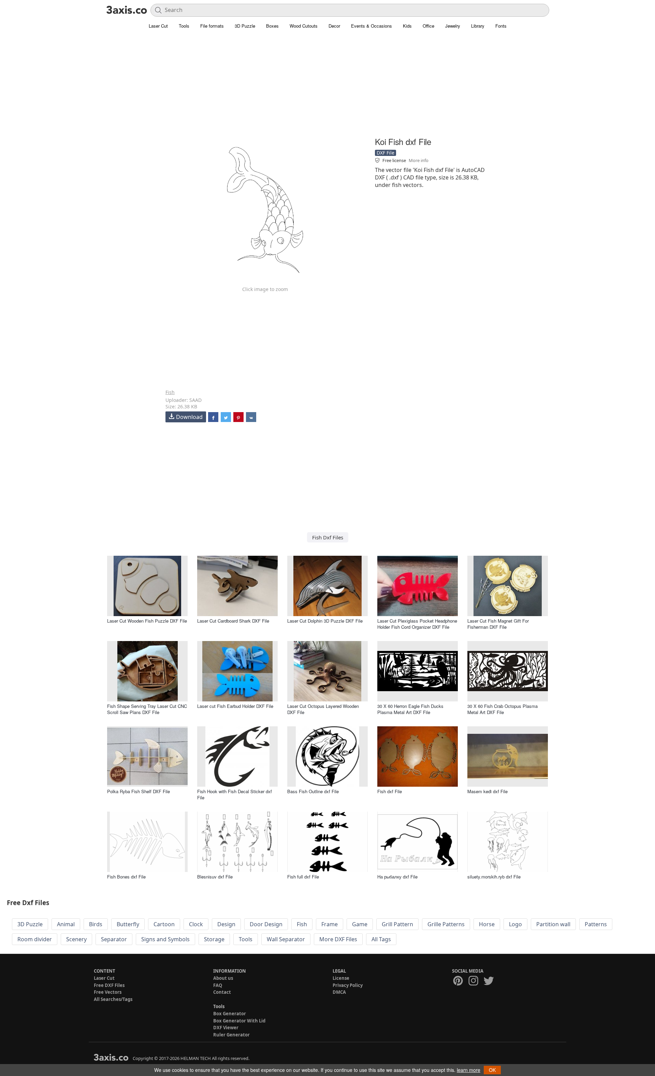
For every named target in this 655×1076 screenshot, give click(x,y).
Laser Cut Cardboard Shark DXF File (233, 620)
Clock (196, 924)
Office (428, 26)
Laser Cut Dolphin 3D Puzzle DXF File (325, 620)
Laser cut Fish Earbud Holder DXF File (235, 706)
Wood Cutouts (304, 26)
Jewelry (452, 26)
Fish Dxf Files (327, 537)
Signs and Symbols (165, 939)
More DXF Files (338, 939)
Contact (222, 992)
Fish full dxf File (303, 876)
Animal (66, 924)
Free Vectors (107, 992)
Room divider (34, 939)
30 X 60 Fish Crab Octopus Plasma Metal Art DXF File (502, 709)
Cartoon (164, 924)
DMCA (339, 992)
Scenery (76, 939)
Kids (407, 26)
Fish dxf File (389, 791)
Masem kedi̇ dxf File (487, 791)
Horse (487, 924)
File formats (212, 26)
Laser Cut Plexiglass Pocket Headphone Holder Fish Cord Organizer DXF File (417, 623)
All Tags (381, 939)
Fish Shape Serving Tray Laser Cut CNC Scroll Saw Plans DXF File (147, 709)
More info (418, 160)
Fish (170, 392)
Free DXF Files (109, 985)
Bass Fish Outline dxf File (313, 791)
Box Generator (229, 1013)
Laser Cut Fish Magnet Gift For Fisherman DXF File (498, 623)
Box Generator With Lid (239, 1021)
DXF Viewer (225, 1027)
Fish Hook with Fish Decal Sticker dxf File (234, 794)
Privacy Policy (348, 985)
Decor (334, 26)
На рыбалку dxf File (397, 876)
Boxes (272, 26)
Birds (95, 924)
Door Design (266, 924)
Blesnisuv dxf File (215, 876)
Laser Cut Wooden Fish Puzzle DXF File (147, 620)
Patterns (596, 924)
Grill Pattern (397, 924)
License (341, 978)
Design (226, 924)
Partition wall (553, 924)
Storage (214, 939)
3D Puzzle (245, 26)
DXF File (385, 152)
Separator (114, 939)
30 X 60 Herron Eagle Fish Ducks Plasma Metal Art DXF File (410, 709)
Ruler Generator (231, 1035)
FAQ (217, 985)
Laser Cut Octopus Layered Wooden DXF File (323, 709)
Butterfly (128, 924)
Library (477, 26)
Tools (184, 26)
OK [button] (492, 1069)
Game (359, 924)
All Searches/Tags (113, 999)
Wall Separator (286, 939)
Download (189, 417)
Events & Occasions (371, 26)
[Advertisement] (327, 87)
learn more (468, 1069)
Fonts (501, 26)
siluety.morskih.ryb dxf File (494, 876)
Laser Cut (158, 26)
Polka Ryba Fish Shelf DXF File (138, 791)
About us (223, 978)
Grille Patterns (446, 924)
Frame (329, 924)
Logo (515, 924)
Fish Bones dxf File (126, 876)
